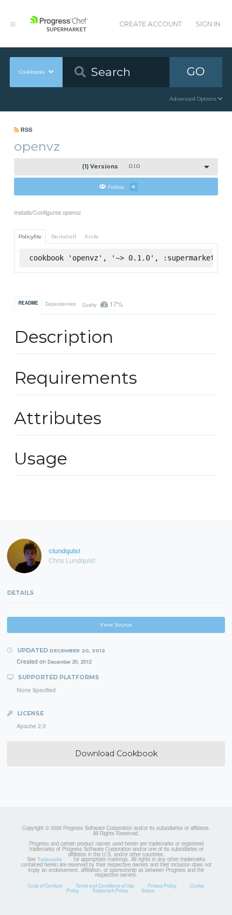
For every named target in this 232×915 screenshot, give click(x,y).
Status (147, 890)
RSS (25, 129)
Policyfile (30, 237)
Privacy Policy (162, 885)
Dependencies (60, 303)
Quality (102, 303)
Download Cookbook (116, 753)
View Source (116, 625)
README (28, 303)
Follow (121, 186)
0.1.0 (111, 166)
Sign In (208, 24)
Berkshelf (63, 237)
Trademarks (49, 859)
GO (196, 71)
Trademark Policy (110, 890)
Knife (92, 237)
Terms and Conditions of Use (105, 885)
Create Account (150, 24)
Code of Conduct (45, 885)
